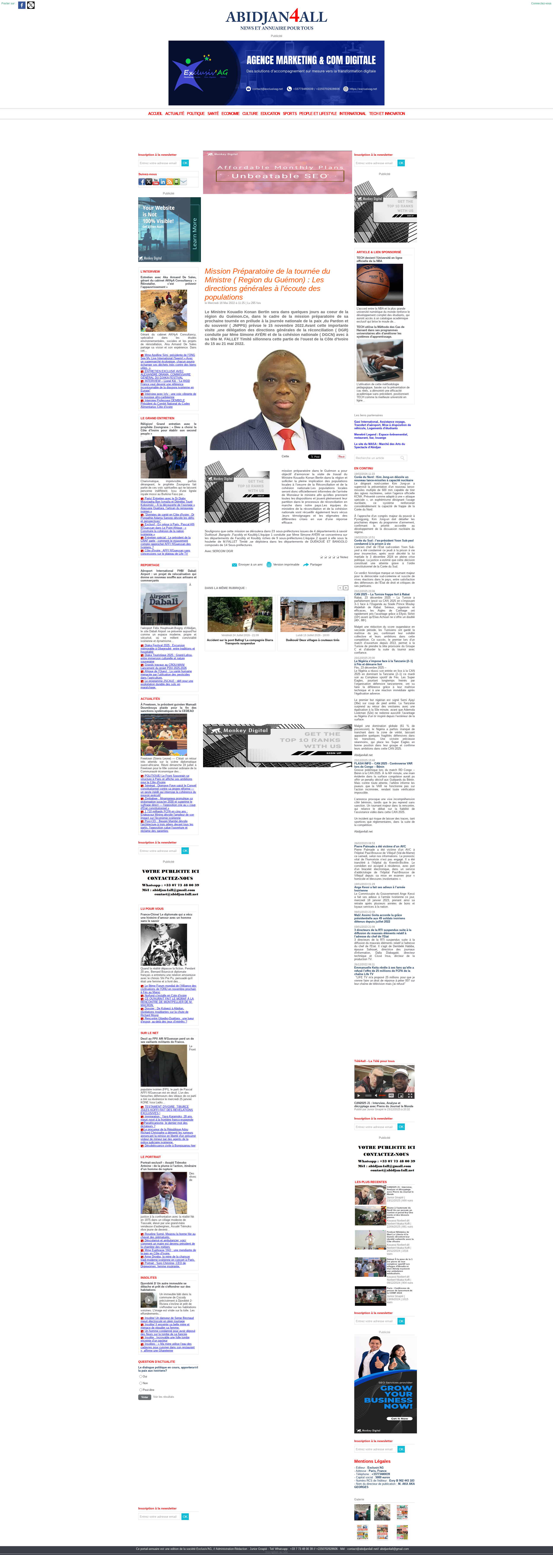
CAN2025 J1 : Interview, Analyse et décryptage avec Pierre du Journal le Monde (383, 1104)
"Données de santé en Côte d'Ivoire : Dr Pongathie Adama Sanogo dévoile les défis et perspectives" (167, 518)
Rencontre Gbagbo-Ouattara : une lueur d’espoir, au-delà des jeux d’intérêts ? (167, 1020)
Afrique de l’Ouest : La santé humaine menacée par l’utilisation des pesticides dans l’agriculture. (166, 674)
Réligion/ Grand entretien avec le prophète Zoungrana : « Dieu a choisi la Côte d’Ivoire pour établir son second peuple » (168, 428)
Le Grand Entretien (157, 418)
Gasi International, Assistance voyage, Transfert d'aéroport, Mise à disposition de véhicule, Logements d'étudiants (382, 425)
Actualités (150, 698)
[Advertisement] (108, 131)
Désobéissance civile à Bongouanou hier (170, 1145)
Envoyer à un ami (250, 564)
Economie (231, 114)
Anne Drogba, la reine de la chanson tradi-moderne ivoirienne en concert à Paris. (168, 1258)
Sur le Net (150, 1033)
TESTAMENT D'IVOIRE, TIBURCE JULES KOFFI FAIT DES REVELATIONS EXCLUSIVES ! (167, 1110)
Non (145, 1383)
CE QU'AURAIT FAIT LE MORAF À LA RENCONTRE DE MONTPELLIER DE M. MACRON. (167, 1002)
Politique (196, 114)
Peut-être (148, 1389)
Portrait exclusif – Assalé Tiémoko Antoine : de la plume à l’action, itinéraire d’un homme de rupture (168, 1166)
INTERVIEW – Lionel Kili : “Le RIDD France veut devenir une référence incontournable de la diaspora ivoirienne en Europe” (167, 385)
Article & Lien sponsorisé (379, 252)
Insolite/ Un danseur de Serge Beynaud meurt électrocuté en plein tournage (167, 1319)
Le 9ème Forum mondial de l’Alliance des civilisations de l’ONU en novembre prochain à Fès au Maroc (168, 989)
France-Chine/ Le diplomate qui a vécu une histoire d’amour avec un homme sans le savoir (166, 918)
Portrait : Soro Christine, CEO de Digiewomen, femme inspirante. (163, 1264)
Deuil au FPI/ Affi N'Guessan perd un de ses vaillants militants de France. (167, 1040)
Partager (315, 564)
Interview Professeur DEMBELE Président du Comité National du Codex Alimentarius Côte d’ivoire (165, 403)
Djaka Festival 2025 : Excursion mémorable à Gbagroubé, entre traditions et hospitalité (168, 648)
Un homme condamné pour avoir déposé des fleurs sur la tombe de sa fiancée (168, 1332)
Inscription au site (276, 1552)
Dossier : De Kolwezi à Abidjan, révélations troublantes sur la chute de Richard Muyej (164, 1012)
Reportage (150, 565)
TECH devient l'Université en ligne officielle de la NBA (379, 259)
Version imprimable (285, 564)
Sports (290, 114)
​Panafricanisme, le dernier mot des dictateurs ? (164, 1124)
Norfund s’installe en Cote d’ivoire (166, 995)
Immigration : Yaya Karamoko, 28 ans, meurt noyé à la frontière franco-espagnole (167, 1118)
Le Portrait (151, 1157)
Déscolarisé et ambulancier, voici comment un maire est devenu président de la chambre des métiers (168, 1243)
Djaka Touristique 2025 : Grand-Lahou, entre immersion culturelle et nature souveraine (167, 658)
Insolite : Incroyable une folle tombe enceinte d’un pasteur (165, 1339)
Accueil (156, 114)
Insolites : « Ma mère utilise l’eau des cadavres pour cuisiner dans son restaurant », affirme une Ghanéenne (168, 1347)
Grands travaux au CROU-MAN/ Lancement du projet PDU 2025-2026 (164, 666)
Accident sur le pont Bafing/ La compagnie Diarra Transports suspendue (240, 642)
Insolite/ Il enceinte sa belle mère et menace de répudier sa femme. (165, 1326)
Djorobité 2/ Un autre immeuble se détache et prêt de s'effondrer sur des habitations (165, 1286)
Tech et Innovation (387, 114)
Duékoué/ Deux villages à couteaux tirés (312, 640)
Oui (145, 1376)
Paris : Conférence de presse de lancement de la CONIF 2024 (399, 1290)
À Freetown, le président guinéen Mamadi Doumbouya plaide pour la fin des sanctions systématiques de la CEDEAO (168, 708)
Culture (250, 114)
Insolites (149, 1277)
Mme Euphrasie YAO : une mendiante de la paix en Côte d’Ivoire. (168, 1251)
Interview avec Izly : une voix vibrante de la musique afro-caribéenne (168, 395)
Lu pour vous (152, 908)
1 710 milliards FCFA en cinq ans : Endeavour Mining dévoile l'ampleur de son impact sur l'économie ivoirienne (167, 815)
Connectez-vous (541, 4)
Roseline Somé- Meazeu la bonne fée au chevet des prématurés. (168, 1235)
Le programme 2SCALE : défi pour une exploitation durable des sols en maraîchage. (167, 684)
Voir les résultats (163, 1396)
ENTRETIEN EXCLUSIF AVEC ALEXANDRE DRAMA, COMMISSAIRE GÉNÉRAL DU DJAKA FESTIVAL (166, 374)
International (353, 114)
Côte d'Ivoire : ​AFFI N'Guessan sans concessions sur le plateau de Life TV (165, 552)
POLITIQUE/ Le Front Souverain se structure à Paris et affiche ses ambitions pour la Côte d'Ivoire (166, 779)
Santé (213, 114)
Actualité (175, 114)
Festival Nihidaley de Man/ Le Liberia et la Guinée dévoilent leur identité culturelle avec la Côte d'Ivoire (400, 1237)
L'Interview (150, 271)
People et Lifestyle (318, 114)
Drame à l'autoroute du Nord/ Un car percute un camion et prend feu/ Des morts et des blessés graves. (400, 1212)
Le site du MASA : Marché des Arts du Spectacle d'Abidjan (379, 445)
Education (271, 114)
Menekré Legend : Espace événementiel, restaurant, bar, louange (381, 436)
